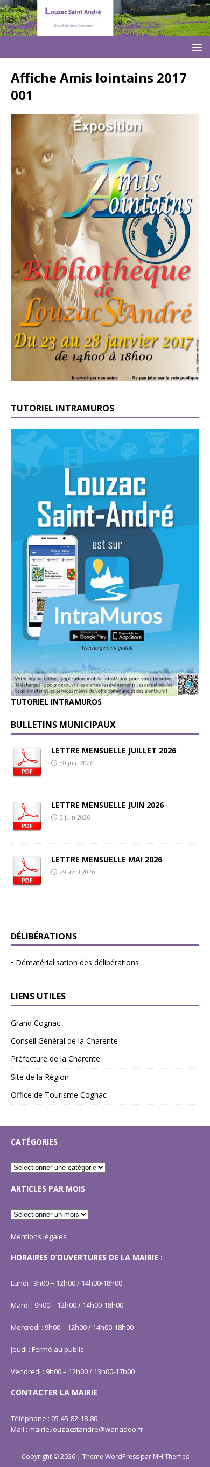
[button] (195, 47)
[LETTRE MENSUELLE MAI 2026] (27, 880)
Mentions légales (39, 1236)
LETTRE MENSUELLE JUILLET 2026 (113, 750)
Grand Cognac (35, 1023)
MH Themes (171, 1456)
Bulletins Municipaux (63, 725)
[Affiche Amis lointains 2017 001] (105, 374)
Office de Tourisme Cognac (59, 1095)
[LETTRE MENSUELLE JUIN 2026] (27, 826)
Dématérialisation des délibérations (77, 962)
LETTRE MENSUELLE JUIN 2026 (107, 805)
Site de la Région (40, 1077)
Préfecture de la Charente (55, 1058)
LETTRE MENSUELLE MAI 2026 (106, 859)
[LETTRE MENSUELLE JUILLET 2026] (27, 771)
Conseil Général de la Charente (64, 1041)
